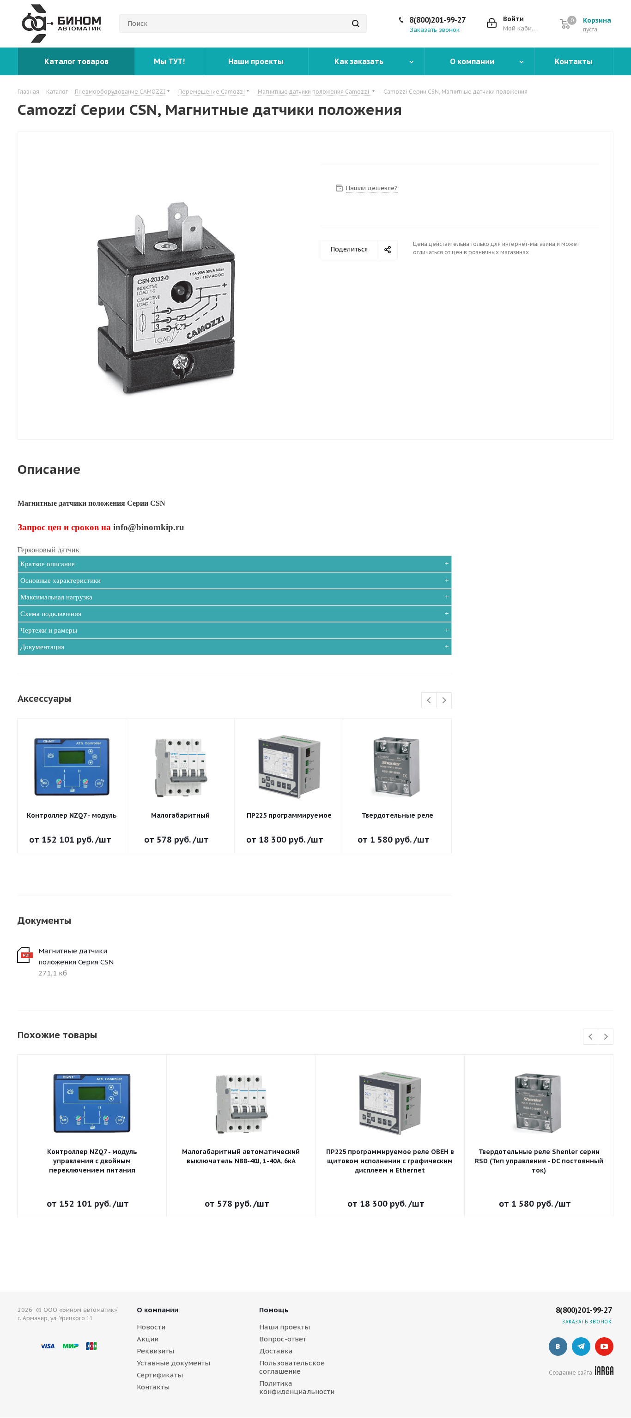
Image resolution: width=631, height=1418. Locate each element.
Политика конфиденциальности (296, 1387)
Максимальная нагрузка (56, 597)
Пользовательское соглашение (292, 1367)
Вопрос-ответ (282, 1338)
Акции (147, 1338)
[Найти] (356, 23)
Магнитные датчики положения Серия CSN (76, 956)
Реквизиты (155, 1350)
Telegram (581, 1346)
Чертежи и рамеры (48, 630)
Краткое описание (47, 564)
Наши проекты (284, 1326)
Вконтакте (558, 1346)
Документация (42, 647)
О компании (157, 1309)
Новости (151, 1326)
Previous (429, 701)
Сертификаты (160, 1374)
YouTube (604, 1346)
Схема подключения (50, 613)
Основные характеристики (60, 580)
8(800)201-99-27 (437, 19)
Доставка (276, 1350)
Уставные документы (173, 1362)
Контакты (153, 1386)
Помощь (274, 1309)
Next (444, 701)
